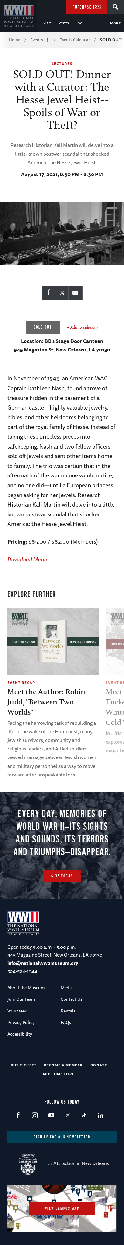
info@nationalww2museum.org (42, 963)
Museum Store (59, 1074)
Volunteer (16, 1010)
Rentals (68, 1010)
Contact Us (71, 999)
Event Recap (21, 682)
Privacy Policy (21, 1022)
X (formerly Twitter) (67, 1116)
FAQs (66, 1022)
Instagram (34, 1116)
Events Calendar (74, 39)
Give (78, 23)
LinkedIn (100, 1116)
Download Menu (27, 559)
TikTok (84, 1116)
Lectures (62, 63)
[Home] (18, 16)
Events (62, 23)
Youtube (51, 1116)
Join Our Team (21, 999)
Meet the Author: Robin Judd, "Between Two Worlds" (46, 702)
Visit (47, 23)
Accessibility (19, 1034)
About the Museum (26, 987)
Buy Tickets (24, 1065)
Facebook (18, 1116)
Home (14, 39)
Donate (98, 1065)
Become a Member (63, 1065)
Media (67, 987)
